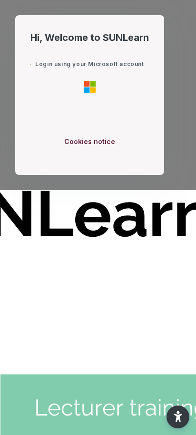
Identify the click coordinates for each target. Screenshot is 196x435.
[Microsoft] (90, 86)
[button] (178, 417)
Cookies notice (89, 141)
